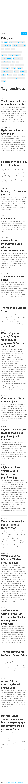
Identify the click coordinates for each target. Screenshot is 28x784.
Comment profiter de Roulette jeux (13, 399)
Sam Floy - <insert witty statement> (14, 782)
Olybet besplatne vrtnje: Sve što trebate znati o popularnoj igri (11, 472)
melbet (12, 65)
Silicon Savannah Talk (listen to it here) (14, 163)
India (18, 62)
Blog (3, 48)
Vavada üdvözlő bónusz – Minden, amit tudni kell (11, 559)
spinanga (4, 78)
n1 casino (13, 68)
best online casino (6, 45)
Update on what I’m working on (12, 132)
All (2, 42)
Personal (16, 71)
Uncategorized (16, 78)
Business (7, 48)
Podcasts (8, 3)
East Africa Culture (18, 58)
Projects (4, 75)
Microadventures (19, 65)
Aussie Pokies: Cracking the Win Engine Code (11, 684)
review (14, 75)
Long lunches (9, 218)
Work (23, 78)
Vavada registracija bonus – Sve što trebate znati (12, 525)
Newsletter (20, 68)
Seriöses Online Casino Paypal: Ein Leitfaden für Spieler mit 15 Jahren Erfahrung (13, 617)
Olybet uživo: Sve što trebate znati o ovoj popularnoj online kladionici (13, 434)
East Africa (17, 55)
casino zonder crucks (7, 52)
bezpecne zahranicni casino (19, 45)
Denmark (11, 55)
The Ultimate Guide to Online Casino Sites (14, 653)
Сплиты (4, 81)
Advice (6, 42)
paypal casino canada (7, 71)
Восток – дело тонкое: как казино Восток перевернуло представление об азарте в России (13, 722)
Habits (13, 62)
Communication (18, 52)
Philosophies (23, 71)
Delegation (4, 55)
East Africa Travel (6, 62)
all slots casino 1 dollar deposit (17, 42)
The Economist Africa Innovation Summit (13, 102)
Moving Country (6, 68)
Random (9, 75)
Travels (9, 78)
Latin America (5, 65)
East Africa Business (7, 58)
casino (13, 48)
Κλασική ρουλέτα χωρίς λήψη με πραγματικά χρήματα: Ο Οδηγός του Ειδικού (12, 339)
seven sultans (21, 75)
